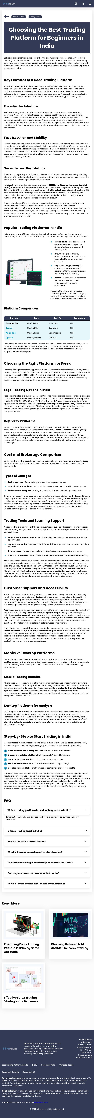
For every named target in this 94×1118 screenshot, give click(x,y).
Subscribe (65, 567)
